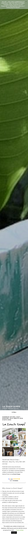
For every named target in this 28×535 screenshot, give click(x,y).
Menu (14, 412)
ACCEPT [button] (14, 532)
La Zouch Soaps (11, 406)
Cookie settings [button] (20, 530)
